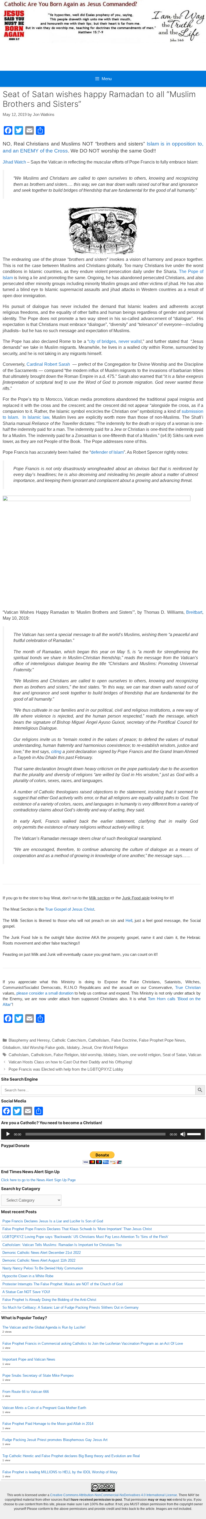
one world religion (145, 1054)
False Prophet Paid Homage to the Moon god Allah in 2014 (47, 1424)
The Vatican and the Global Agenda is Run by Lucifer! (44, 1327)
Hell (129, 920)
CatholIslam (98, 1040)
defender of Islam (107, 452)
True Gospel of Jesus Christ (69, 909)
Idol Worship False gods (44, 1047)
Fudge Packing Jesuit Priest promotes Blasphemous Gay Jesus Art (55, 1440)
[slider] (194, 1133)
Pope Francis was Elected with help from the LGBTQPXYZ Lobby (66, 1069)
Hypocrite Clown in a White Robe (27, 1276)
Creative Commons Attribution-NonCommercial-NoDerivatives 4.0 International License (113, 1495)
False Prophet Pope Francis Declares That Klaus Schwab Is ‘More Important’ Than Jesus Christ (77, 1229)
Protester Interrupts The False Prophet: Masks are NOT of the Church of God (62, 1284)
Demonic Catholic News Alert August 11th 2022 (38, 1260)
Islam (123, 1054)
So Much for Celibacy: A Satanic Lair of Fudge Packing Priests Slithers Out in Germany (70, 1307)
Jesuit (87, 1047)
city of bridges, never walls (115, 341)
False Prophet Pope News (162, 1040)
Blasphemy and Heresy (29, 1040)
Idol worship (90, 1054)
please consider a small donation (44, 993)
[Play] (8, 1134)
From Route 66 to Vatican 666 (25, 1392)
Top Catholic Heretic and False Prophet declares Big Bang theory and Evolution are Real (71, 1456)
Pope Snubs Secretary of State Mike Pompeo (37, 1376)
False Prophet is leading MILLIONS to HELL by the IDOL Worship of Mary (59, 1472)
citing (56, 751)
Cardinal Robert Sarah (49, 364)
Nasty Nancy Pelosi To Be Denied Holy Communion (42, 1268)
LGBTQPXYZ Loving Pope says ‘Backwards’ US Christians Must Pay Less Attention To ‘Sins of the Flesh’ (85, 1237)
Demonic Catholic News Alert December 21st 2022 (41, 1253)
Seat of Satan (174, 1054)
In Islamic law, (36, 417)
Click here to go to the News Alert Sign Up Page (38, 1180)
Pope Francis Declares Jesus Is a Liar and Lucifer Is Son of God (52, 1221)
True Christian (188, 987)
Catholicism (41, 1054)
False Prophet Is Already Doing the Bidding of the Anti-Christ (49, 1300)
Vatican (194, 1054)
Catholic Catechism (69, 1040)
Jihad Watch (14, 162)
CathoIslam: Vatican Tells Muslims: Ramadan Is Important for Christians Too (62, 1245)
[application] (103, 1134)
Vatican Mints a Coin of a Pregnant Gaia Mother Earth (44, 1408)
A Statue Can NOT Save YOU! (26, 1292)
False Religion (66, 1054)
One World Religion (111, 1047)
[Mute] (183, 1134)
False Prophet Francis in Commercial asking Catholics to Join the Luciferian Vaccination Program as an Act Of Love (92, 1343)
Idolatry (73, 1047)
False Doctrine (124, 1040)
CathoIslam (19, 1054)
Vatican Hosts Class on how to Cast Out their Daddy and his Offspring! (70, 1062)
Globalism (11, 1047)
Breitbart (193, 612)
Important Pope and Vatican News (28, 1359)
